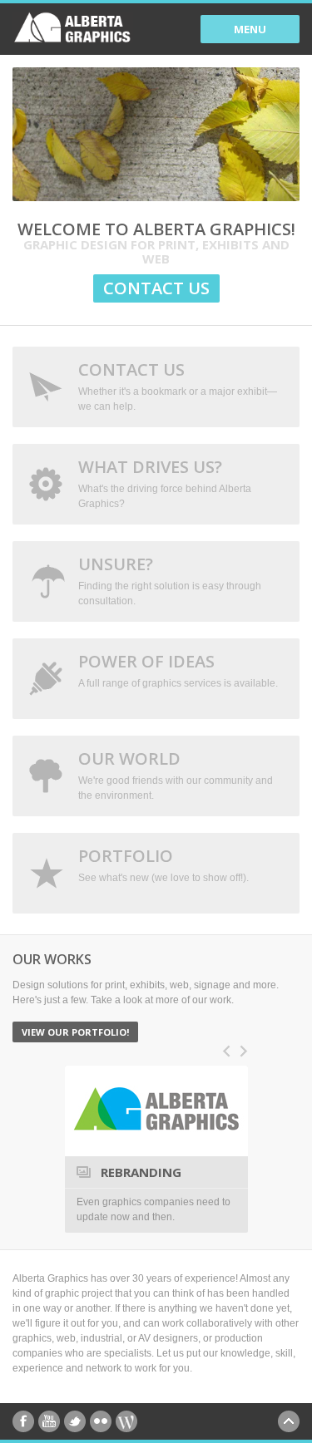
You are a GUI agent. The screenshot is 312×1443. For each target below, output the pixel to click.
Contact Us (156, 288)
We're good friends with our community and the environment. (175, 774)
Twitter (75, 1421)
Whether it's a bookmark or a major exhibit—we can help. (177, 385)
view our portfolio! (75, 1032)
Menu (250, 29)
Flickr (100, 1421)
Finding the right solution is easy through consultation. (169, 580)
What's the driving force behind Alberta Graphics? (164, 483)
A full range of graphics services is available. (178, 669)
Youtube (49, 1421)
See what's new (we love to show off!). (163, 864)
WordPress (126, 1421)
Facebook (23, 1421)
